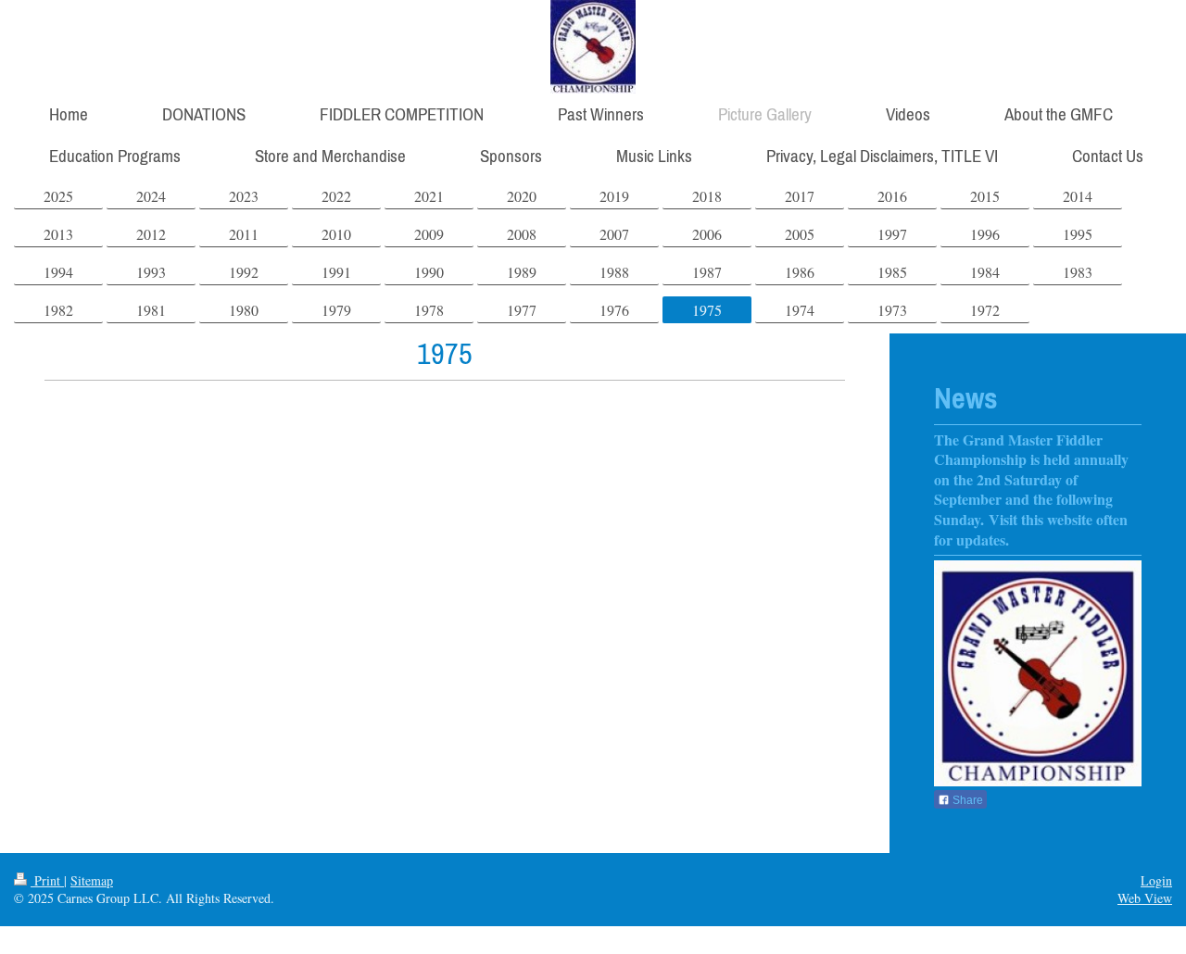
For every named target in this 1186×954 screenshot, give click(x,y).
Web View (1144, 898)
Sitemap (91, 880)
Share (966, 800)
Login (1156, 880)
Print (47, 880)
